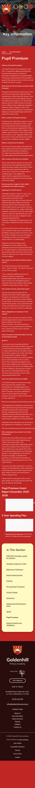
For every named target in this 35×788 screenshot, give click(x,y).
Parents (17, 721)
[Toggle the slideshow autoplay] (17, 40)
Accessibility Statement (18, 746)
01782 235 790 (17, 699)
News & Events (17, 719)
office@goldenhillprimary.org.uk (17, 704)
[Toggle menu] (31, 7)
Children (17, 724)
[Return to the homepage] (6, 9)
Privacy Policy (17, 753)
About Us (17, 713)
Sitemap (17, 750)
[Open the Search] (26, 7)
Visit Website (17, 680)
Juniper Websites (23, 739)
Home (4, 52)
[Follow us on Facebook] (16, 7)
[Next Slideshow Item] (22, 40)
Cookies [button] (17, 757)
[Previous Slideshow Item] (13, 40)
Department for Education (14, 534)
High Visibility (18, 743)
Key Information (15, 52)
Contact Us (17, 727)
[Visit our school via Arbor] (21, 7)
